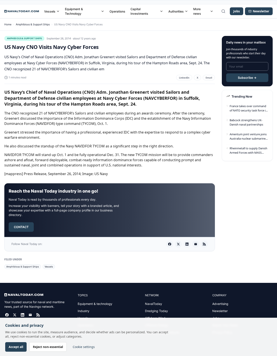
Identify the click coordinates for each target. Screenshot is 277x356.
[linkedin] (187, 244)
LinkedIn (184, 77)
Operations (117, 11)
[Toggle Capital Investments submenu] (161, 11)
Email (209, 77)
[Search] (223, 11)
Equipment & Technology (74, 11)
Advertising (220, 304)
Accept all (16, 347)
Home (7, 24)
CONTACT (21, 227)
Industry (83, 311)
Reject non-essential (48, 347)
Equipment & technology (95, 304)
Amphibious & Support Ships (33, 24)
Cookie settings (84, 347)
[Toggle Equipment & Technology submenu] (102, 11)
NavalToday (153, 304)
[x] (178, 244)
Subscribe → (247, 77)
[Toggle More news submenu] (211, 11)
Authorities (176, 11)
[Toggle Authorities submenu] (186, 11)
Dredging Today (156, 311)
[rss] (204, 244)
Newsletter (220, 311)
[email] (195, 244)
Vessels (49, 11)
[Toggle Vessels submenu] (58, 11)
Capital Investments (139, 11)
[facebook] (169, 244)
